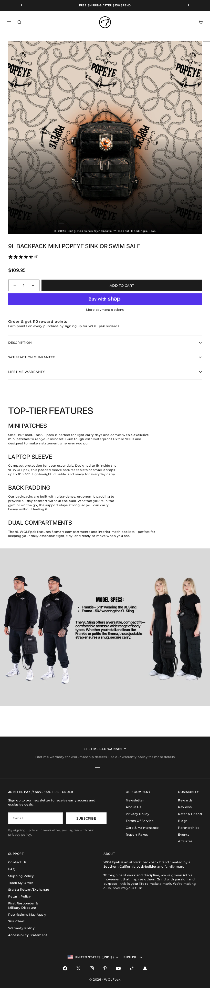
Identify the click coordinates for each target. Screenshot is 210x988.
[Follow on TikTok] (131, 968)
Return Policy (19, 896)
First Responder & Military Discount (23, 905)
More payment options (105, 310)
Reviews (185, 807)
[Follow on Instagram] (91, 968)
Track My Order (20, 883)
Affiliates (185, 841)
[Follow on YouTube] (118, 968)
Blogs (182, 821)
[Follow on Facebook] (65, 968)
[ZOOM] (189, 222)
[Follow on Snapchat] (145, 968)
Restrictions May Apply (27, 914)
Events (183, 834)
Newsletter (135, 800)
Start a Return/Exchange (28, 889)
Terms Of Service (139, 821)
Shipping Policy (21, 876)
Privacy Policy (137, 814)
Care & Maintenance (142, 828)
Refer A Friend (190, 814)
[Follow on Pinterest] (105, 968)
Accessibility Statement (27, 935)
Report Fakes (137, 834)
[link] (23, 256)
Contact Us (17, 862)
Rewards (185, 800)
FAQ (11, 869)
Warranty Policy (21, 928)
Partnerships (188, 828)
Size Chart (16, 921)
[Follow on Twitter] (78, 968)
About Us (133, 807)
